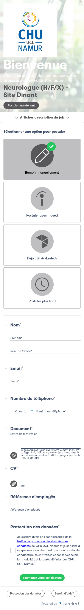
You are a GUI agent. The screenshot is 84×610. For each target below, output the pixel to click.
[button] (32, 411)
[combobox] (22, 410)
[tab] (42, 159)
